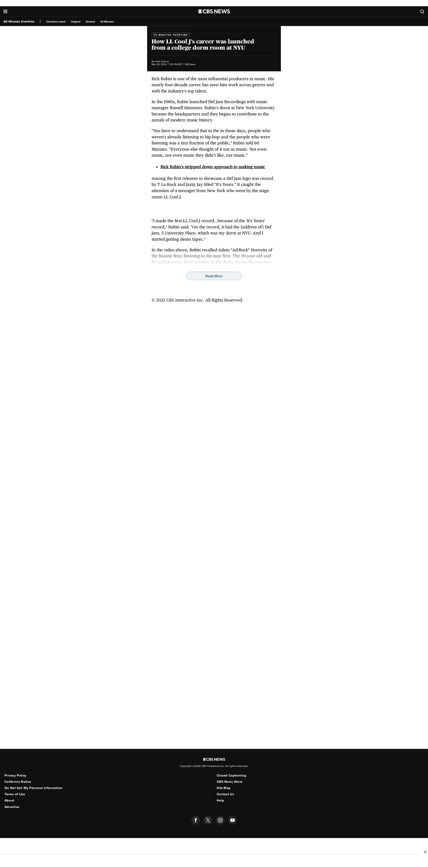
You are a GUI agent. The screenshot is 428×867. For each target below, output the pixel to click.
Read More (214, 276)
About (9, 800)
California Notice (17, 782)
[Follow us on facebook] (195, 820)
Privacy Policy (15, 775)
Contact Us (225, 794)
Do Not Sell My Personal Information (33, 788)
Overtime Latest (56, 21)
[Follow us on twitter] (208, 820)
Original (75, 21)
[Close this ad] (425, 852)
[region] (214, 861)
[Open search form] (422, 11)
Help (220, 800)
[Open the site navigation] (74, 11)
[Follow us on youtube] (232, 820)
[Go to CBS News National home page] (214, 11)
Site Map (223, 788)
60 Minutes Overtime (19, 21)
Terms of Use (14, 794)
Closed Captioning (231, 775)
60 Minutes (107, 21)
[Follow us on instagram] (220, 820)
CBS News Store (229, 782)
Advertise (11, 807)
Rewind (90, 21)
